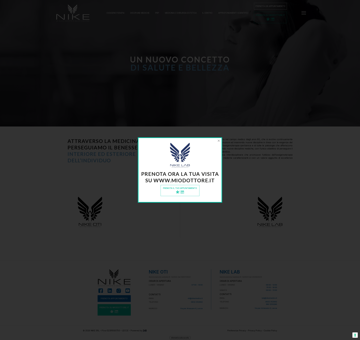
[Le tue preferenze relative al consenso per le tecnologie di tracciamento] (355, 335)
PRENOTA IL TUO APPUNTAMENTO (180, 188)
